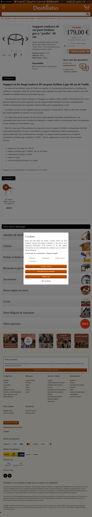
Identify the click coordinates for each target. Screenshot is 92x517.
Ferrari (28, 390)
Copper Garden (30, 380)
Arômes (72, 382)
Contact (50, 380)
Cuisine (5, 382)
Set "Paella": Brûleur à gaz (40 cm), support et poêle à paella (9, 201)
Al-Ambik (28, 382)
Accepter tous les (46, 266)
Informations (75, 376)
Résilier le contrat (11, 423)
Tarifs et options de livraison (56, 382)
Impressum (51, 401)
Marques (29, 376)
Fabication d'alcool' (9, 390)
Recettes (72, 387)
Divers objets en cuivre (10, 394)
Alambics (6, 380)
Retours (50, 394)
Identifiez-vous (7, 410)
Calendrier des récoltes (77, 385)
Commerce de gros (76, 396)
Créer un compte (8, 413)
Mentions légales (53, 399)
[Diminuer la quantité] (67, 53)
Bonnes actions (30, 413)
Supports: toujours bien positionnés (46, 18)
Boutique (72, 380)
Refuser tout (46, 276)
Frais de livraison (81, 43)
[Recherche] (87, 14)
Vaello (27, 387)
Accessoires (8, 18)
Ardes (27, 385)
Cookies (50, 387)
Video (71, 390)
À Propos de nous (31, 410)
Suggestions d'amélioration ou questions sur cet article (25, 170)
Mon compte (8, 406)
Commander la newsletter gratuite (46, 370)
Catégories (7, 376)
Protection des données (55, 385)
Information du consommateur (57, 390)
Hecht (27, 392)
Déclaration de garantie (55, 396)
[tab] (9, 78)
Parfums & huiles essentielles (12, 392)
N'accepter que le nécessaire (46, 271)
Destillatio (30, 406)
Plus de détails (46, 281)
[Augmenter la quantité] (67, 50)
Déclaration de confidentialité (35, 253)
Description (9, 78)
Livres (5, 387)
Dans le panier (78, 51)
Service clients (54, 376)
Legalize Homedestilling (77, 392)
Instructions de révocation (55, 392)
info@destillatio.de (69, 65)
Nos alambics (74, 394)
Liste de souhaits (69, 46)
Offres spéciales (8, 396)
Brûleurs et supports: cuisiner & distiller (24, 18)
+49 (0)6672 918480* (70, 72)
